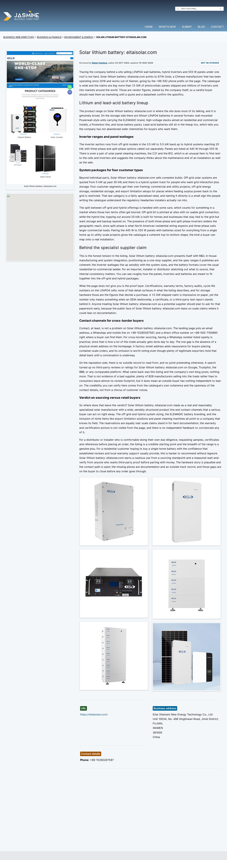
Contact (217, 26)
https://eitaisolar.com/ (94, 714)
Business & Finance (49, 37)
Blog (201, 26)
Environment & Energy (78, 37)
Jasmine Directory (21, 16)
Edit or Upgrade (210, 63)
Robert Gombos (99, 63)
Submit (187, 26)
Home (149, 26)
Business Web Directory (18, 37)
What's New (167, 26)
